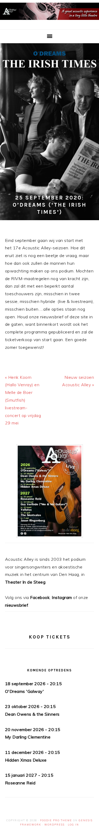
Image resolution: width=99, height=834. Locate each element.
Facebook (40, 597)
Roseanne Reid (20, 782)
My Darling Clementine (28, 737)
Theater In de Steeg (25, 582)
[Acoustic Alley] (49, 21)
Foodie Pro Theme (56, 820)
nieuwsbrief (17, 605)
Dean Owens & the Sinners (32, 714)
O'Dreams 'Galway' (24, 691)
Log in (73, 824)
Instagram (62, 597)
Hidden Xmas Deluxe (26, 760)
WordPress (54, 824)
